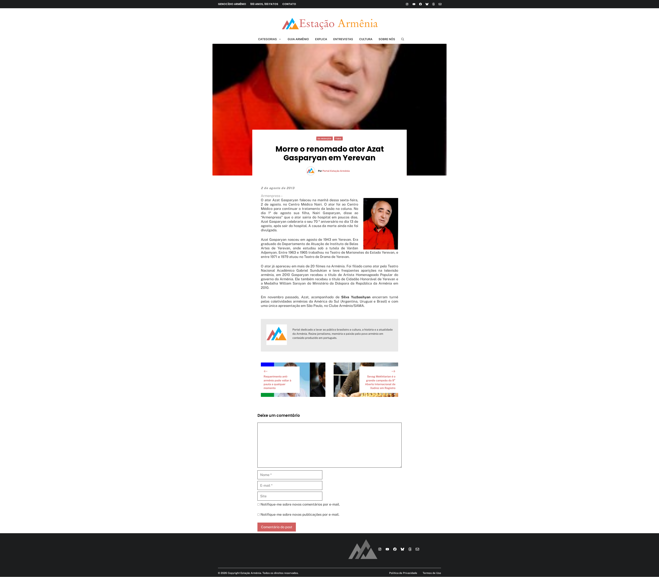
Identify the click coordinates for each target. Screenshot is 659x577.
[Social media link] (407, 4)
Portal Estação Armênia (336, 170)
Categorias (267, 39)
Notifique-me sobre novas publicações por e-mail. (300, 514)
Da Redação (324, 139)
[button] (401, 39)
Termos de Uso (432, 573)
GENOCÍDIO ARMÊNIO (232, 4)
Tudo (338, 139)
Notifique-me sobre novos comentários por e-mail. (300, 504)
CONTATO (289, 4)
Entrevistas (343, 39)
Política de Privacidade (403, 573)
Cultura (365, 39)
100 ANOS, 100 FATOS (264, 4)
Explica (321, 39)
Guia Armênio (298, 39)
